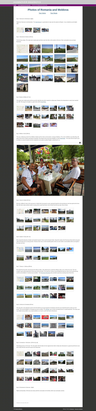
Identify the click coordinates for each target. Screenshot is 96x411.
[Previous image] (28, 169)
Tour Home (42, 13)
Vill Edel (47, 309)
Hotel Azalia (62, 138)
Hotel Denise (38, 22)
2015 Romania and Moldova (24, 5)
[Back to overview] (80, 143)
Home (15, 5)
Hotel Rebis (43, 101)
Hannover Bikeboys (27, 2)
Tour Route (53, 13)
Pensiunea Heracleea (45, 272)
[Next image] (69, 169)
